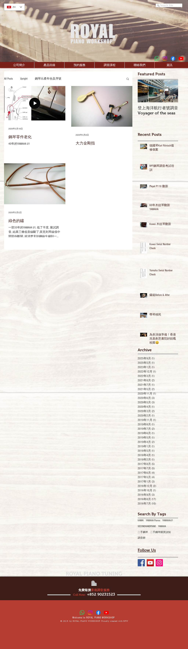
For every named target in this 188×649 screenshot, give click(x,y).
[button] (127, 79)
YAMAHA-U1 (167, 520)
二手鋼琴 (143, 532)
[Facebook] (173, 58)
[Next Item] (172, 91)
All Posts (8, 78)
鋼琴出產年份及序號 (48, 78)
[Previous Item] (143, 91)
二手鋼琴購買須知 (160, 532)
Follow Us (147, 550)
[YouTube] (150, 562)
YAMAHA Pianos (153, 520)
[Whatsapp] (157, 58)
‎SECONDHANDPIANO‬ (147, 526)
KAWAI (141, 520)
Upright (24, 78)
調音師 (141, 537)
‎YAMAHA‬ (162, 526)
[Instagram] (165, 58)
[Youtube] (181, 58)
